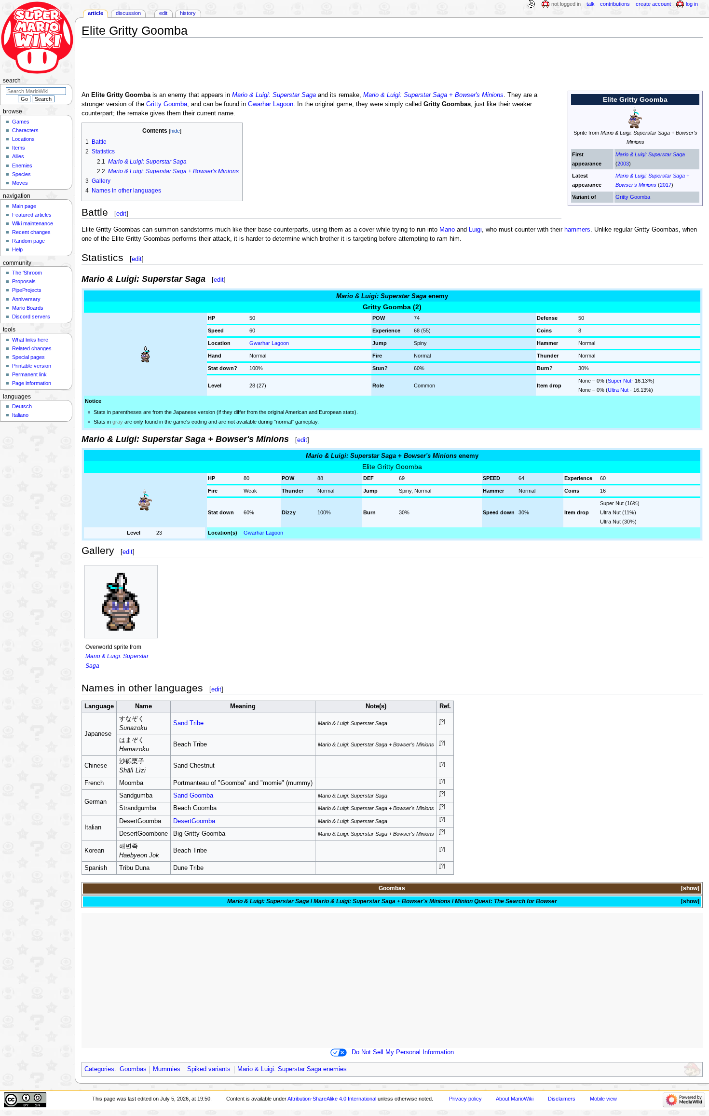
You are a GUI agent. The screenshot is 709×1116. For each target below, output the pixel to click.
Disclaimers (561, 1099)
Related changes (32, 348)
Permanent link (29, 374)
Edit (163, 13)
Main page (24, 206)
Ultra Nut (618, 390)
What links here (30, 340)
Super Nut (619, 381)
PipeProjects (26, 290)
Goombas (392, 888)
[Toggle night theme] (531, 4)
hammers (577, 229)
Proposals (24, 281)
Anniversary (26, 299)
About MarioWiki (514, 1099)
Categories (99, 1069)
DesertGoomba (194, 821)
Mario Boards (27, 308)
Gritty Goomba (632, 197)
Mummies (166, 1069)
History (188, 13)
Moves (20, 183)
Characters (25, 130)
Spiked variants (209, 1069)
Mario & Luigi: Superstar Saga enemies (292, 1069)
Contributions (615, 4)
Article (95, 13)
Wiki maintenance (32, 223)
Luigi (475, 229)
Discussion (128, 13)
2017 (665, 185)
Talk (590, 4)
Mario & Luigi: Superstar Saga (650, 154)
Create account (653, 4)
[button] (689, 888)
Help (17, 249)
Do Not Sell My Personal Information (403, 1052)
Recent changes (31, 232)
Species (21, 174)
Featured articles (32, 215)
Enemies (22, 165)
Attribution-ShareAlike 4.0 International (331, 1099)
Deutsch (22, 406)
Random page (28, 241)
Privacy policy (465, 1099)
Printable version (31, 366)
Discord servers (31, 316)
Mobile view (603, 1099)
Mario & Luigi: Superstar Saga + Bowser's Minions (433, 95)
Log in (692, 4)
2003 (623, 163)
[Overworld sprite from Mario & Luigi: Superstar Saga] (121, 602)
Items (18, 148)
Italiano (20, 415)
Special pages (28, 357)
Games (20, 121)
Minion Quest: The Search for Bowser (506, 901)
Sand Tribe (188, 723)
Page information (31, 383)
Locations (23, 139)
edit (121, 213)
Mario (447, 229)
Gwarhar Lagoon (270, 104)
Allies (18, 156)
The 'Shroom (27, 273)
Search (12, 80)
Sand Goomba (193, 795)
